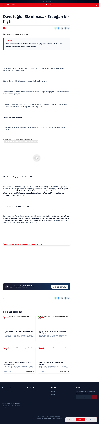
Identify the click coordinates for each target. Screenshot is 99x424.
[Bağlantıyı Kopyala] (68, 28)
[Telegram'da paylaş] (65, 28)
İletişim (53, 394)
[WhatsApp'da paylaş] (55, 28)
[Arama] (96, 5)
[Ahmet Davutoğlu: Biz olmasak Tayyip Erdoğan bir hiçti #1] (36, 244)
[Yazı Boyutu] (72, 419)
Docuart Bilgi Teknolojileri (45, 418)
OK (94, 397)
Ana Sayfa (50, 5)
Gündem (12, 11)
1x (86, 419)
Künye (53, 391)
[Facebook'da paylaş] (58, 28)
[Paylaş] (90, 419)
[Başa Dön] (94, 419)
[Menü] (3, 4)
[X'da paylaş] (62, 28)
